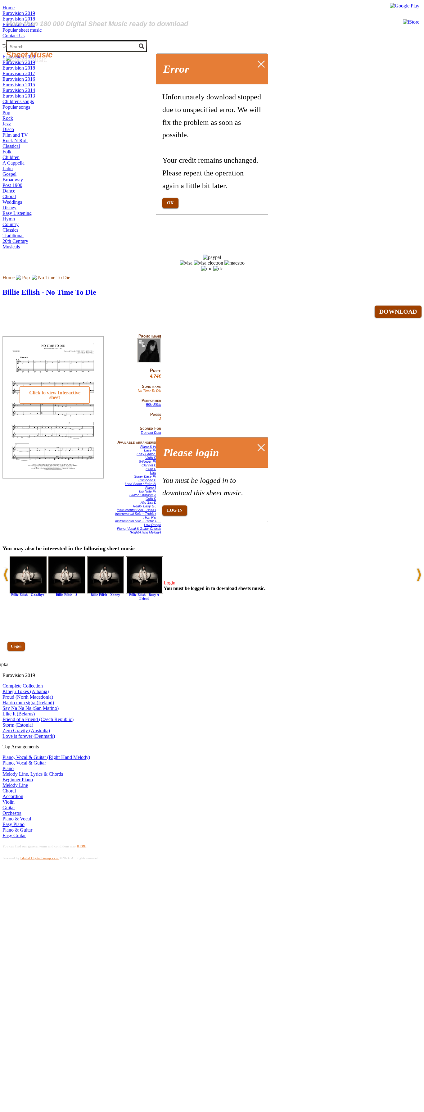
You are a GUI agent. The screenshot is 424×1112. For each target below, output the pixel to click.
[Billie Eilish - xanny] (105, 591)
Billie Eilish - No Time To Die (49, 292)
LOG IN (175, 510)
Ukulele (155, 472)
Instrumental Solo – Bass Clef (139, 510)
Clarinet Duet (151, 465)
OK (170, 203)
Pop (26, 277)
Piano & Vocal (150, 446)
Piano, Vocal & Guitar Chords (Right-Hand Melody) (139, 530)
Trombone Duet (149, 480)
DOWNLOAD (398, 311)
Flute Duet (153, 469)
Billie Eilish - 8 (66, 595)
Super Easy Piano (147, 476)
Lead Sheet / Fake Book (143, 484)
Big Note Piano (150, 491)
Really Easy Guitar (147, 506)
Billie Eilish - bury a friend (144, 596)
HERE (81, 846)
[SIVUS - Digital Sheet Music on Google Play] (404, 5)
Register (18, 664)
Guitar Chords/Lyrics (145, 495)
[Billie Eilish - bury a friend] (144, 591)
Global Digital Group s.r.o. (39, 858)
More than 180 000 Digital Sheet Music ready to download (97, 24)
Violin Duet (153, 458)
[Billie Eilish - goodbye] (28, 591)
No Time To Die (54, 277)
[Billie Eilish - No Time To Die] (149, 361)
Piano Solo (153, 487)
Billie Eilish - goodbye (27, 595)
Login (16, 646)
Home (8, 277)
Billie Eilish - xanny (105, 595)
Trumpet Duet (151, 432)
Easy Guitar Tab (149, 454)
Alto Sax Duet (151, 502)
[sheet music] (26, 60)
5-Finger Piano (150, 461)
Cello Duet (153, 499)
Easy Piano (152, 450)
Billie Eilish (153, 404)
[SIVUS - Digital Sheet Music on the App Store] (411, 22)
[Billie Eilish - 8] (66, 591)
